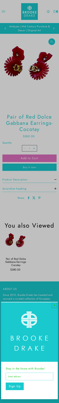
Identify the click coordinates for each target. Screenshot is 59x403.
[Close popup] (54, 305)
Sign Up (15, 386)
